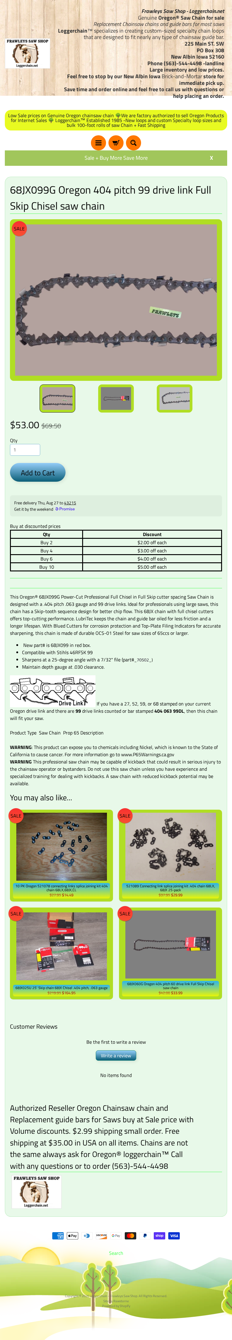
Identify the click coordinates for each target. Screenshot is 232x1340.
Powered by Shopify (116, 1305)
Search (116, 1253)
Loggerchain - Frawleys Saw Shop (113, 1295)
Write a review (116, 1055)
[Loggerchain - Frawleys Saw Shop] (27, 53)
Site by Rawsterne (116, 1300)
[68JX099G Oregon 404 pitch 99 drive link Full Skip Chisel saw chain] (57, 398)
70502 (143, 660)
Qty (14, 440)
